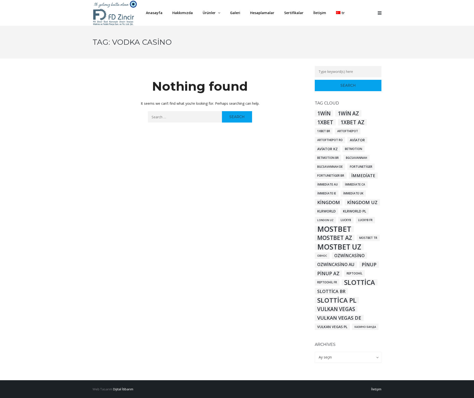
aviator (357, 140)
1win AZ (348, 113)
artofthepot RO (330, 140)
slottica (359, 282)
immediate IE (326, 193)
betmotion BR (328, 158)
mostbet (334, 229)
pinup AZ (328, 273)
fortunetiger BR (330, 175)
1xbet (325, 122)
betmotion (353, 149)
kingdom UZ (362, 202)
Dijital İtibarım (123, 389)
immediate (363, 175)
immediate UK (353, 193)
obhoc (322, 255)
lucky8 (346, 220)
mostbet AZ (334, 238)
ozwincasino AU (336, 264)
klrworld (326, 211)
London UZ (325, 220)
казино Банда (365, 327)
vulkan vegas (336, 309)
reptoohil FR (327, 282)
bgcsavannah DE (330, 166)
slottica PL (336, 300)
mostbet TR (368, 238)
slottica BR (331, 291)
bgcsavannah (356, 158)
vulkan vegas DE (339, 318)
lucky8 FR (365, 220)
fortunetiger (361, 167)
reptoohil (354, 273)
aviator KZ (327, 149)
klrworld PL (354, 211)
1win (324, 113)
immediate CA (355, 184)
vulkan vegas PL (332, 326)
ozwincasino (349, 255)
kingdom (328, 202)
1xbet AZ (352, 122)
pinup (369, 264)
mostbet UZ (339, 247)
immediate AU (327, 184)
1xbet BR (323, 131)
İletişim (376, 389)
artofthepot (347, 131)
